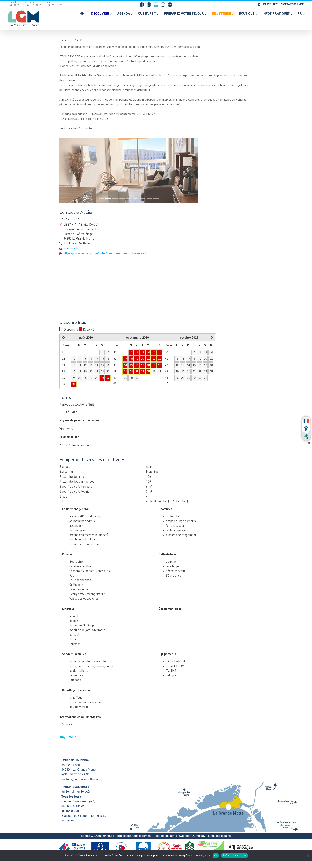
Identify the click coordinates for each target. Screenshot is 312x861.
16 (136, 365)
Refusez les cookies (234, 855)
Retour (70, 737)
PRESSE (267, 4)
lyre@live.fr (71, 248)
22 (131, 371)
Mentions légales (219, 835)
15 (131, 365)
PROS (276, 4)
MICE (301, 4)
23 (136, 371)
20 (159, 365)
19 (153, 365)
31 (73, 384)
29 (102, 377)
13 (159, 358)
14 (125, 365)
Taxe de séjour (164, 835)
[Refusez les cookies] (307, 855)
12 (153, 358)
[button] (69, 170)
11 (148, 358)
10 (142, 358)
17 (142, 365)
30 (108, 377)
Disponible (71, 329)
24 (142, 371)
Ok (216, 855)
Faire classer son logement (133, 835)
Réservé (88, 329)
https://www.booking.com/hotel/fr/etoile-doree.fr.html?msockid (106, 253)
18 (148, 365)
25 (148, 371)
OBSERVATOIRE (288, 4)
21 (125, 371)
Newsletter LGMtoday (190, 835)
